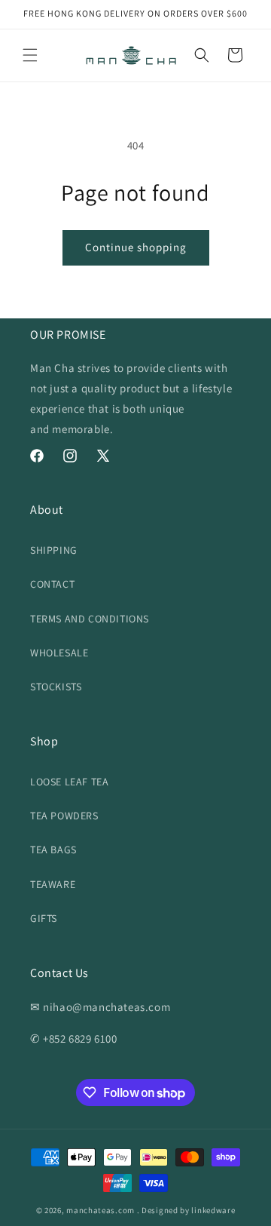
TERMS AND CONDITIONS (89, 618)
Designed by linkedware (188, 1210)
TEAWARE (52, 884)
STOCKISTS (55, 686)
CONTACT (52, 584)
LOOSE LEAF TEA (69, 781)
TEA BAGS (53, 849)
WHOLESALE (59, 652)
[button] (30, 55)
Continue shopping (136, 247)
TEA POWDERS (64, 815)
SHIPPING (54, 550)
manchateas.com (100, 1210)
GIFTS (43, 918)
